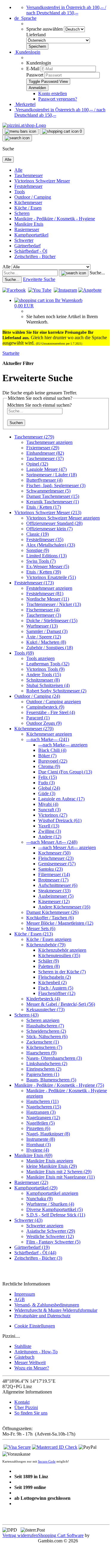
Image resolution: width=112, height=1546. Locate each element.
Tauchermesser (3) (43, 615)
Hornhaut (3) (38, 1144)
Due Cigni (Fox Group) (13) (65, 771)
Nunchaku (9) (39, 1198)
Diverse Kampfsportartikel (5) (54, 1209)
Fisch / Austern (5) (55, 987)
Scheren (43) (26, 1014)
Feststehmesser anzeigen (49, 588)
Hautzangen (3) (41, 1112)
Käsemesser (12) (54, 901)
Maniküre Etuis (28, 224)
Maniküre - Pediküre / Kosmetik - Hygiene (54, 218)
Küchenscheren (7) (44, 1047)
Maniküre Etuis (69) (33, 1155)
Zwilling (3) (49, 831)
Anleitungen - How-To (36, 1351)
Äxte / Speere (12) (43, 636)
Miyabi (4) (48, 804)
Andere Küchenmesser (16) (64, 906)
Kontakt (22, 1402)
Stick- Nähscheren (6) (46, 1036)
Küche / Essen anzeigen (48, 939)
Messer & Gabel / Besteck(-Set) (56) (60, 1004)
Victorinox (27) (52, 815)
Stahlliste (22, 1346)
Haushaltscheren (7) (45, 1025)
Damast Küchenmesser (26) (52, 912)
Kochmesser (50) (54, 852)
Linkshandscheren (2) (46, 1063)
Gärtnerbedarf (27, 245)
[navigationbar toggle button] (20, 131)
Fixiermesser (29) (42, 447)
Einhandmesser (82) (45, 453)
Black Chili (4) (52, 750)
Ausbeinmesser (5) (55, 896)
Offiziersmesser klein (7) (49, 528)
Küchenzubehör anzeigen (62, 950)
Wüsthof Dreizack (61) (60, 820)
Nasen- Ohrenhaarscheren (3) (54, 1058)
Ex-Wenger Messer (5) (47, 566)
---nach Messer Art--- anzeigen (67, 847)
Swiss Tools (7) (41, 561)
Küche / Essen (28, 207)
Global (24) (49, 788)
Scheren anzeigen (42, 1020)
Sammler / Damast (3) (46, 631)
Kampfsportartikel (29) (35, 1187)
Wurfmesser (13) (42, 625)
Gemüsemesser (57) (57, 863)
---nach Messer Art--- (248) (51, 842)
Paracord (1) (38, 717)
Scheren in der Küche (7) (62, 971)
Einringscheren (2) (43, 1068)
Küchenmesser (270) (33, 728)
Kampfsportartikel (31, 234)
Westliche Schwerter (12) (50, 1236)
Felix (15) (47, 777)
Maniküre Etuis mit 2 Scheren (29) (58, 1171)
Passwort (34, 74)
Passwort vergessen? (57, 98)
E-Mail (32, 68)
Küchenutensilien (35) (59, 955)
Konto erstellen (52, 93)
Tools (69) (24, 652)
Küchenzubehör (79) (45, 944)
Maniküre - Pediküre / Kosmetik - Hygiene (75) (59, 1085)
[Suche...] (73, 273)
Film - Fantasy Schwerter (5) (53, 1241)
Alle (18, 170)
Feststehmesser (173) (34, 582)
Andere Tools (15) (43, 674)
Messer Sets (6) (40, 928)
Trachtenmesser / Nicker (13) (53, 604)
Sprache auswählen (45, 29)
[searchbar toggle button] (17, 138)
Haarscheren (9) (41, 1052)
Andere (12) (49, 836)
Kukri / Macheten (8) (46, 642)
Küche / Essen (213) (33, 933)
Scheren (22, 213)
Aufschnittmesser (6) (57, 885)
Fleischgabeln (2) (54, 977)
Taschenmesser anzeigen (49, 442)
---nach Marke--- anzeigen (63, 744)
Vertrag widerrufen (20, 1535)
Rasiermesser (26, 229)
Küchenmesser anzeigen (49, 734)
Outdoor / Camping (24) (37, 696)
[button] (25, 18)
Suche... (97, 272)
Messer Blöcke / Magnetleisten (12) (59, 923)
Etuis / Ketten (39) (43, 571)
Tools (19, 191)
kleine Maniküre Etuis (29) (51, 1166)
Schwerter (23, 240)
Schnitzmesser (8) (43, 680)
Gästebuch (24, 1357)
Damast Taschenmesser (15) (52, 496)
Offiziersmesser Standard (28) (54, 523)
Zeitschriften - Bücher (35, 256)
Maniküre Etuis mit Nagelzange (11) (60, 1177)
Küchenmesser (28, 202)
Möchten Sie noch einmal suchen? (39, 405)
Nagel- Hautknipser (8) (48, 1133)
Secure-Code (47, 1461)
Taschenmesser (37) (45, 458)
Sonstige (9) (37, 550)
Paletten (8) (49, 966)
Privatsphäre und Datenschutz (42, 1315)
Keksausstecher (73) (45, 1009)
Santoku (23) (50, 869)
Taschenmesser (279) (34, 436)
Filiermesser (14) (54, 874)
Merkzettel (25, 104)
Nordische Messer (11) (47, 598)
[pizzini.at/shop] (24, 125)
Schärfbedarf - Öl (30, 251)
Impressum (24, 1294)
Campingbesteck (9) (45, 707)
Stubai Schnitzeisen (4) (48, 685)
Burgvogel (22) (52, 761)
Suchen (16, 422)
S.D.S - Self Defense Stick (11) (55, 1214)
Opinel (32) (37, 463)
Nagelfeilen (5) (40, 1123)
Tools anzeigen (40, 658)
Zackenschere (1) (42, 1041)
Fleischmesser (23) (55, 858)
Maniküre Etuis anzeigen (49, 1160)
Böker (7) (47, 755)
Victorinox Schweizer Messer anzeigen (63, 517)
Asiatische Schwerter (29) (50, 1231)
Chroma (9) (49, 766)
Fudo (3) (46, 782)
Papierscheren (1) (42, 1074)
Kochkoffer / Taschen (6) (50, 917)
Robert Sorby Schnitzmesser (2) (56, 690)
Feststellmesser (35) (44, 539)
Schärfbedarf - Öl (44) (35, 1252)
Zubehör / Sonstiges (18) (49, 647)
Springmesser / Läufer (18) (51, 474)
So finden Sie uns (30, 1412)
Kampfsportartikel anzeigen (52, 1193)
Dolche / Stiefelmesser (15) (51, 620)
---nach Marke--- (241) (47, 739)
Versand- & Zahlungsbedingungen (46, 1304)
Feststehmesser (28, 186)
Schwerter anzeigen (44, 1225)
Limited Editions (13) (46, 555)
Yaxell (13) (48, 825)
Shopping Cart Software (61, 1535)
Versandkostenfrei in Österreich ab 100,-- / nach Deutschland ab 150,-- (66, 10)
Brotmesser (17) (53, 879)
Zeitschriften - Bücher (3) (38, 1258)
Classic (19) (37, 534)
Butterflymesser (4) (44, 480)
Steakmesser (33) (54, 890)
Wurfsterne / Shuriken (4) (50, 1204)
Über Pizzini (26, 1407)
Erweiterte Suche (39, 279)
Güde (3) (46, 793)
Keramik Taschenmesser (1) (52, 501)
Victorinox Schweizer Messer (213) (47, 512)
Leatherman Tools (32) (47, 663)
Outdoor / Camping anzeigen (53, 701)
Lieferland (36, 34)
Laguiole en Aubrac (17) (61, 798)
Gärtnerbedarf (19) (32, 1247)
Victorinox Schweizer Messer (42, 180)
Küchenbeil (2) (52, 982)
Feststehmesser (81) (44, 593)
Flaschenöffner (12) (56, 993)
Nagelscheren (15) (43, 1106)
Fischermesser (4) (42, 609)
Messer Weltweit (30, 1362)
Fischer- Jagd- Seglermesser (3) (55, 485)
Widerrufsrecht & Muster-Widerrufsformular (55, 1310)
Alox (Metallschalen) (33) (50, 544)
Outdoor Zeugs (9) (44, 723)
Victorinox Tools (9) (45, 669)
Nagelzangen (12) (43, 1117)
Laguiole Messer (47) (46, 469)
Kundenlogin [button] (27, 52)
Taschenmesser (28, 175)
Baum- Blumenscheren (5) (51, 1079)
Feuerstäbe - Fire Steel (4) (50, 712)
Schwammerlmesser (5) (48, 490)
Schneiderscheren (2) (46, 1031)
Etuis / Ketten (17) (43, 507)
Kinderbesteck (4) (43, 998)
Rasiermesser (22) (31, 1182)
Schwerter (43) (28, 1220)
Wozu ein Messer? (31, 1367)
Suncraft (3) (49, 809)
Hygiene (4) (37, 1150)
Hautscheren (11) (42, 1101)
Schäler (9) (48, 960)
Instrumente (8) (40, 1139)
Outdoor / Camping (32, 197)
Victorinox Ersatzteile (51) (51, 577)
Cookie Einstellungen (34, 1325)
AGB (19, 1299)
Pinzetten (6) (38, 1128)
